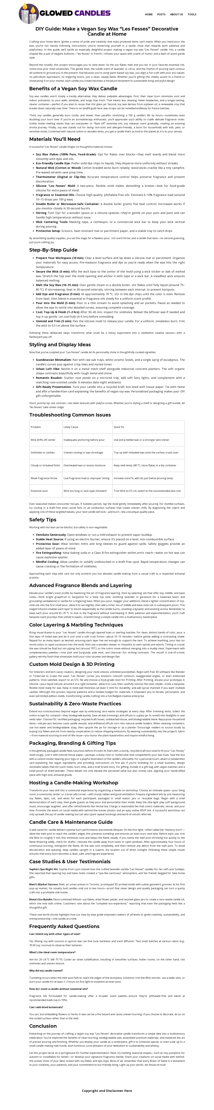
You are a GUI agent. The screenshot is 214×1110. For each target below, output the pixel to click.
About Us (176, 14)
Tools (192, 14)
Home (149, 14)
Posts (161, 14)
